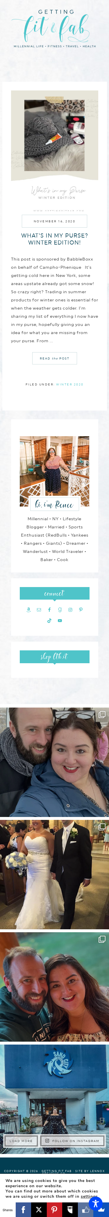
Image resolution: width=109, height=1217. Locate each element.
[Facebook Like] (86, 1209)
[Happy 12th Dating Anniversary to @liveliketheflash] (54, 987)
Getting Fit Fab (54, 31)
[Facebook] (23, 1209)
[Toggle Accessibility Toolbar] (95, 1203)
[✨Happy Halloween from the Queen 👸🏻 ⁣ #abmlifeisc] (54, 1099)
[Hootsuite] (70, 1209)
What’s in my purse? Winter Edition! (54, 239)
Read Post (54, 358)
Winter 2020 (70, 384)
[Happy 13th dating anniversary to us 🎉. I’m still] (54, 762)
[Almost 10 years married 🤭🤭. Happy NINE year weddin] (54, 874)
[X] (39, 1209)
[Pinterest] (54, 1209)
